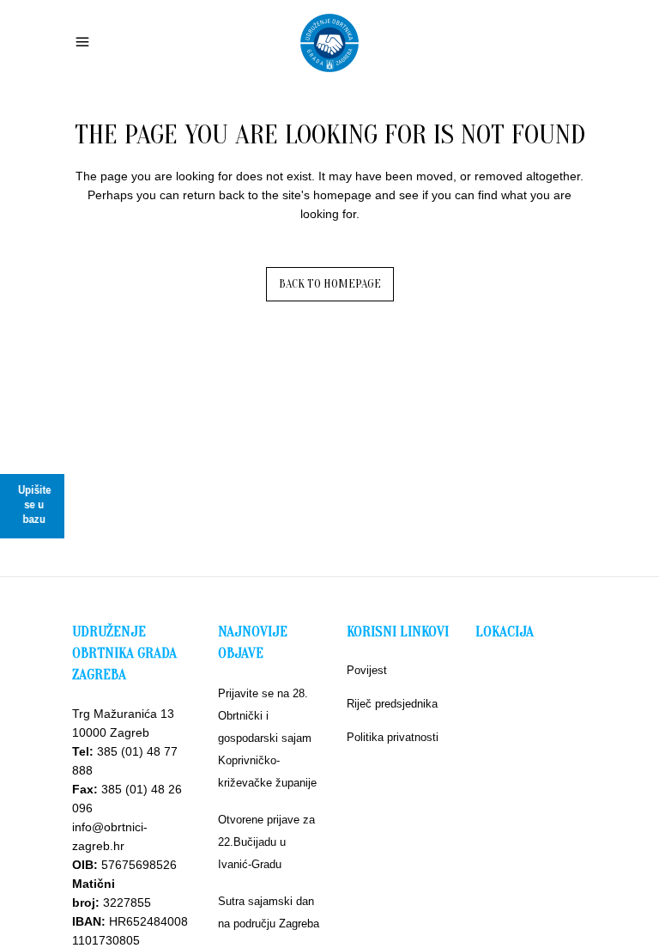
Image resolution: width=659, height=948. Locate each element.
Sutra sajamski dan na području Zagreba (268, 912)
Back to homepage (330, 283)
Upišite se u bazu (34, 504)
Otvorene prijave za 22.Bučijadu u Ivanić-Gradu (266, 842)
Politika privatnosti (392, 737)
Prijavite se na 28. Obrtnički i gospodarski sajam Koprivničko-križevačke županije (267, 738)
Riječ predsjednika (392, 703)
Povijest (367, 670)
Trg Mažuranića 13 (123, 713)
